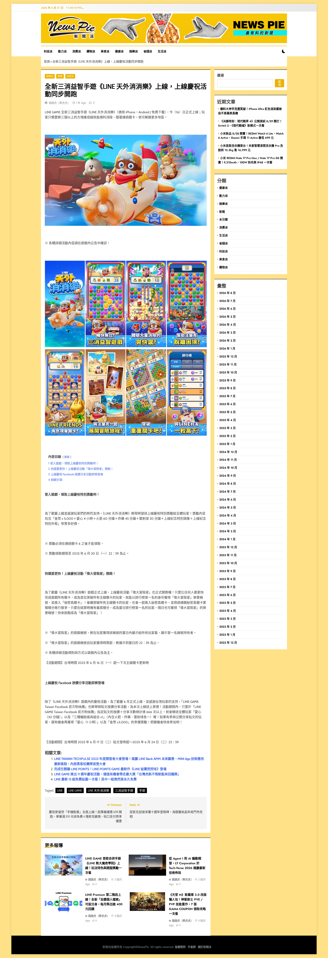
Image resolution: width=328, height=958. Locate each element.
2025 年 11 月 (228, 364)
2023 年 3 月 (227, 619)
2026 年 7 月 (227, 301)
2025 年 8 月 (227, 388)
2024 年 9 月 (227, 476)
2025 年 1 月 (227, 444)
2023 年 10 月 (228, 563)
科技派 (48, 51)
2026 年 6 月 (227, 309)
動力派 (62, 51)
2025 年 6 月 (227, 404)
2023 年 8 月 (227, 579)
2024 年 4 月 (227, 515)
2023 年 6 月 (227, 595)
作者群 (192, 947)
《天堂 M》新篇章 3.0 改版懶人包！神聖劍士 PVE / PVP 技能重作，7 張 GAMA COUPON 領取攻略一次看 (188, 904)
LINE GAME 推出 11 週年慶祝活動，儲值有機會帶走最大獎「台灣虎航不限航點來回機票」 (117, 774)
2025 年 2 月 (227, 436)
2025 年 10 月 (228, 372)
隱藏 (66, 456)
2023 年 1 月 (227, 635)
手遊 (142, 790)
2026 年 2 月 (227, 340)
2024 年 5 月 (227, 507)
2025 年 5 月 (227, 412)
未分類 (223, 219)
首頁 (47, 61)
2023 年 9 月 (227, 571)
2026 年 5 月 (227, 317)
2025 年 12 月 (228, 356)
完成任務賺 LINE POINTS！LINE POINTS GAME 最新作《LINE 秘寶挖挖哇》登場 (110, 769)
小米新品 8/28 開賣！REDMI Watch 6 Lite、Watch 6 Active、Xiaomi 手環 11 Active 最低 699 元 (251, 135)
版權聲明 (180, 947)
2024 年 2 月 (227, 531)
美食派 (105, 51)
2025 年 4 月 (227, 420)
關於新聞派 (204, 947)
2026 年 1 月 (227, 348)
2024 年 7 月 (227, 492)
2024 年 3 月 (227, 523)
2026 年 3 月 (227, 333)
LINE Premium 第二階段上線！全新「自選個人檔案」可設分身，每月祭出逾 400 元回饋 (103, 902)
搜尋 (220, 75)
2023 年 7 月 (227, 587)
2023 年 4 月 (227, 611)
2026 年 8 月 (227, 293)
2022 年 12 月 (228, 643)
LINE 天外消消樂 (98, 790)
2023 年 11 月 (228, 555)
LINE (60, 790)
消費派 (76, 51)
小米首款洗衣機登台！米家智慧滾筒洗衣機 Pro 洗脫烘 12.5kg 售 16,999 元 (250, 148)
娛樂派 (133, 51)
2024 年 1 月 (227, 539)
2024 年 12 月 (228, 452)
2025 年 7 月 (227, 396)
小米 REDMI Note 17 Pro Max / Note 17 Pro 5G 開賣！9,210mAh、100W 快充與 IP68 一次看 (250, 160)
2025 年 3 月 (227, 428)
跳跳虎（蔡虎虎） (59, 103)
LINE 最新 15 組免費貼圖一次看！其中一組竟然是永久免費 (95, 779)
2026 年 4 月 (227, 325)
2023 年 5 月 (227, 603)
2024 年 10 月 (228, 468)
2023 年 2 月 (227, 627)
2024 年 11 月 (228, 460)
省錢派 (148, 51)
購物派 (91, 51)
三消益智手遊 (124, 790)
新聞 (60, 76)
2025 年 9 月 (227, 380)
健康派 (119, 51)
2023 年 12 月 (228, 547)
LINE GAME (75, 790)
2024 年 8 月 (227, 484)
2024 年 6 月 (227, 499)
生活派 (162, 51)
